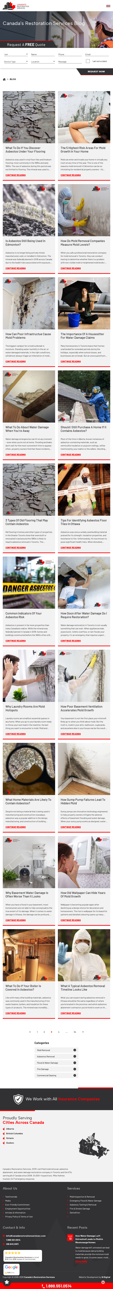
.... (66, 1032)
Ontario (10, 1138)
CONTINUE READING (16, 175)
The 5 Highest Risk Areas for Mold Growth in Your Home (83, 149)
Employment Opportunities (17, 1208)
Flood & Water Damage (47, 1062)
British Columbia (14, 1133)
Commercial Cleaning (46, 1075)
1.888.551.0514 (58, 1285)
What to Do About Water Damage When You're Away (27, 428)
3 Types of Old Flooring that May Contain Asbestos (27, 522)
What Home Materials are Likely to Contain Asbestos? (28, 801)
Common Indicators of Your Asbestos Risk (24, 615)
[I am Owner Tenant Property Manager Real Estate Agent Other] (16, 54)
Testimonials (11, 1196)
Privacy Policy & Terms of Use (19, 1216)
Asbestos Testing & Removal (83, 1204)
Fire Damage (43, 1069)
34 (75, 1032)
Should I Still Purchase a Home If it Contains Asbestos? (83, 428)
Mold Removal (43, 1050)
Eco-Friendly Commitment (17, 1204)
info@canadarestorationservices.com (25, 1235)
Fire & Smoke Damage (80, 1208)
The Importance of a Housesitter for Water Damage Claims (82, 335)
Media (8, 1200)
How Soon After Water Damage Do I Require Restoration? (84, 615)
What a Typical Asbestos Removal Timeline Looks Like (83, 987)
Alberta (10, 1128)
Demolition (75, 1212)
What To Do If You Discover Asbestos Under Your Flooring (25, 149)
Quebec (10, 1142)
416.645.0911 (12, 1244)
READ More (81, 1261)
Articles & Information (15, 1212)
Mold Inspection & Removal (82, 1196)
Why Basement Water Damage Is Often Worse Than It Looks (27, 894)
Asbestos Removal (46, 1056)
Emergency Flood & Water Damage (85, 1200)
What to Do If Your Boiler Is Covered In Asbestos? (23, 987)
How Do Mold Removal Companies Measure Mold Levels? (83, 242)
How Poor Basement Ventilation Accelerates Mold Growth (81, 708)
